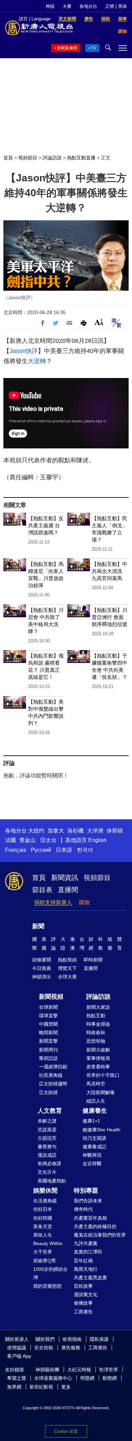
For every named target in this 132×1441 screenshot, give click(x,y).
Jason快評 (23, 351)
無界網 (14, 1387)
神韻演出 (41, 976)
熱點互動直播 (81, 157)
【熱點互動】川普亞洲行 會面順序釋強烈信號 (109, 617)
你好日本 (42, 1209)
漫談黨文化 (85, 1294)
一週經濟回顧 (53, 1066)
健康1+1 (91, 1121)
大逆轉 (37, 361)
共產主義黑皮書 (90, 1277)
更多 (66, 1387)
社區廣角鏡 (51, 1075)
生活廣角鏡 (45, 1200)
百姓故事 (83, 1286)
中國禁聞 (48, 1024)
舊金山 (27, 840)
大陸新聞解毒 (100, 1092)
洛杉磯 (75, 831)
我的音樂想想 (47, 1286)
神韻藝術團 (47, 1369)
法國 (10, 840)
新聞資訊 (64, 877)
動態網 (110, 1378)
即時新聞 (93, 959)
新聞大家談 (98, 1007)
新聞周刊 (48, 1049)
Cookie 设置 (66, 1431)
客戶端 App (19, 1356)
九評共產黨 (85, 1243)
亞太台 (48, 840)
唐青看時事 (98, 1066)
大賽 (67, 6)
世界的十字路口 (102, 1075)
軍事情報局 (98, 1058)
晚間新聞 (48, 1032)
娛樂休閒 (45, 1190)
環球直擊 (48, 1015)
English (97, 840)
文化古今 (47, 1172)
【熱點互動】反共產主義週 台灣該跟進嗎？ (46, 525)
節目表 (42, 889)
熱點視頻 (67, 959)
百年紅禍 (83, 1260)
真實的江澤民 (88, 1252)
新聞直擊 (48, 1041)
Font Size (99, 322)
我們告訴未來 (88, 1200)
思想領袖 (95, 1041)
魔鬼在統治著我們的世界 (100, 1235)
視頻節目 (27, 157)
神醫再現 (92, 1155)
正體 (109, 6)
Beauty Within (48, 1243)
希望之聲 (16, 1378)
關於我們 (45, 1339)
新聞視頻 (51, 996)
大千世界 (42, 1252)
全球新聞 (48, 1007)
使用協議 (16, 1347)
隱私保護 (99, 1339)
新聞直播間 (67, 48)
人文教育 (50, 1110)
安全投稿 (43, 1347)
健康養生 (95, 1110)
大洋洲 (95, 831)
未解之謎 (47, 1121)
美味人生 (42, 1235)
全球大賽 (67, 976)
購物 (84, 902)
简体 (122, 6)
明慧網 (87, 1378)
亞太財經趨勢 (53, 1083)
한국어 (85, 850)
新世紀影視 (41, 1387)
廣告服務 (70, 1347)
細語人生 (95, 1101)
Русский (41, 850)
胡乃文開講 (94, 1138)
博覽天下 (67, 968)
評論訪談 (52, 157)
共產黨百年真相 (90, 1218)
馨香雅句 (47, 1146)
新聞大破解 (98, 1049)
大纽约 (36, 831)
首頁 (8, 157)
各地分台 (88, 6)
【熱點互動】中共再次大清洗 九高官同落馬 (109, 571)
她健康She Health (101, 1129)
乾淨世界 (108, 1369)
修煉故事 (83, 1303)
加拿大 (56, 831)
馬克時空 (95, 1083)
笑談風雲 (47, 1129)
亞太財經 (48, 1092)
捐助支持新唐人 (53, 902)
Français (15, 850)
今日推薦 (41, 968)
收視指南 (72, 1339)
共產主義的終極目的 (95, 1226)
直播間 (68, 889)
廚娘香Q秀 (44, 1260)
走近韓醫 (92, 1163)
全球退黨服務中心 (53, 1378)
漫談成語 (47, 1155)
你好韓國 (42, 1218)
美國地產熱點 (52, 1180)
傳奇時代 (83, 1209)
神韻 (50, 6)
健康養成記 (94, 1146)
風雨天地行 (85, 1269)
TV (93, 48)
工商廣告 (83, 1311)
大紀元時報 (79, 1369)
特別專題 (86, 1190)
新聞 (38, 926)
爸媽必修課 (49, 1163)
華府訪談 (48, 1058)
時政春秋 (95, 1032)
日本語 (64, 850)
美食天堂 (42, 1226)
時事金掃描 (98, 1024)
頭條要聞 (41, 959)
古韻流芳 (47, 1138)
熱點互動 (95, 1015)
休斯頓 (115, 831)
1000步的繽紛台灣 (50, 1273)
